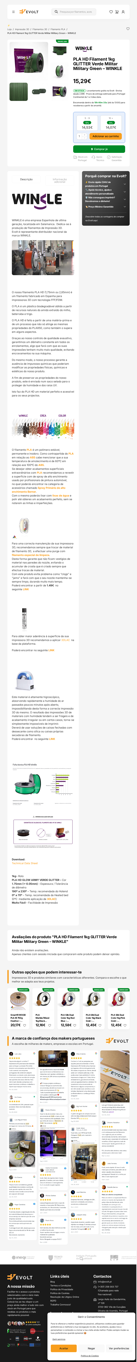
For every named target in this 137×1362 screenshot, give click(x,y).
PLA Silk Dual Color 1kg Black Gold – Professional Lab (90, 1021)
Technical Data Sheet (25, 863)
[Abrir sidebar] (13, 11)
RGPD (52, 1300)
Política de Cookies (87, 1355)
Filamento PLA (58, 29)
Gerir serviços (56, 1339)
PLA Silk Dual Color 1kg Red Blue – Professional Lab (67, 1021)
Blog (51, 1281)
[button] (28, 61)
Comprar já (99, 149)
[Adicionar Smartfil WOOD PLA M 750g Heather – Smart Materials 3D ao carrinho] (23, 1005)
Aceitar (61, 1348)
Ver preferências (116, 1348)
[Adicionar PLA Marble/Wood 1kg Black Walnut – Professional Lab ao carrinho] (48, 1005)
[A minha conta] (121, 12)
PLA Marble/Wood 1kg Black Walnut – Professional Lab (42, 1022)
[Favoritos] (108, 12)
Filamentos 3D (40, 29)
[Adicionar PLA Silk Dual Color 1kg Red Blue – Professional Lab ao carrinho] (73, 1005)
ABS (38, 456)
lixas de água (60, 494)
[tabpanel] (42, 555)
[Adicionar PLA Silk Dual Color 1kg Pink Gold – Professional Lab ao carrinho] (122, 1005)
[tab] (26, 179)
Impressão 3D (22, 29)
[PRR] (23, 1344)
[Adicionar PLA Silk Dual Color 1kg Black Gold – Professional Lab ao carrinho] (97, 1005)
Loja (9, 29)
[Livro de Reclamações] (36, 1331)
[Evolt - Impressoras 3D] (29, 11)
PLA (29, 448)
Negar (89, 1348)
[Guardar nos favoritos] (125, 28)
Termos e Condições (59, 1284)
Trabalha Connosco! (59, 1304)
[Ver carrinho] (114, 12)
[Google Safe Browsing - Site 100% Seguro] (16, 1331)
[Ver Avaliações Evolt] (67, 1149)
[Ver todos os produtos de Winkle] (82, 49)
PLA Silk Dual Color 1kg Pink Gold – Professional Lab (116, 1021)
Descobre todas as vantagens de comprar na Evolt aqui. (103, 222)
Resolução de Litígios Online (63, 1296)
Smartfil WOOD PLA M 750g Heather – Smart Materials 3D (18, 1021)
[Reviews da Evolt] (25, 1323)
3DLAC (66, 638)
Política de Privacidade (60, 1288)
